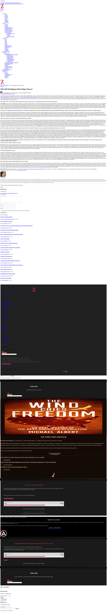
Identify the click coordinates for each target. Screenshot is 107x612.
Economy (6, 26)
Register (17, 608)
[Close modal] (0, 589)
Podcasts (6, 16)
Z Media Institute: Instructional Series (11, 54)
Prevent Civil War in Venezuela (6, 221)
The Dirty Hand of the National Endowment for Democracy (11, 265)
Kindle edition (60, 169)
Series (6, 18)
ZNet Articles (6, 85)
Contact (6, 77)
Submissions (7, 75)
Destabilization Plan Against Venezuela (7, 273)
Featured (6, 17)
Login (9, 604)
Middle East (7, 47)
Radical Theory (10, 55)
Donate (1, 8)
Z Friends (6, 73)
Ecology (6, 25)
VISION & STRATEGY (7, 69)
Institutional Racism (10, 59)
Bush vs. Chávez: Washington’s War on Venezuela (29, 96)
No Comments (23, 92)
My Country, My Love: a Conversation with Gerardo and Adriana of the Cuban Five (16, 225)
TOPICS (4, 23)
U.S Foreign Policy (10, 60)
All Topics (7, 37)
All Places (6, 50)
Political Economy (10, 56)
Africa (6, 39)
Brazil (6, 41)
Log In (2, 597)
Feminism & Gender (8, 27)
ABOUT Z (5, 71)
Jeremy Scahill (9, 219)
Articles (6, 14)
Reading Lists (7, 64)
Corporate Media (8, 29)
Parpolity (8, 34)
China (6, 43)
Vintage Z (6, 68)
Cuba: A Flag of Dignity (4, 238)
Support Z (6, 76)
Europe (6, 44)
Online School (7, 53)
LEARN (4, 52)
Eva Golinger (6, 92)
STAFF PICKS (5, 70)
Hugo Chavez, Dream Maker (5, 278)
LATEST (4, 13)
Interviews (7, 20)
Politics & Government (9, 30)
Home (1, 85)
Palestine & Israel (8, 45)
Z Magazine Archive (8, 66)
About (1, 334)
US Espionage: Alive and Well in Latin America (9, 230)
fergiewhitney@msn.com (21, 170)
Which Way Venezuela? (4, 251)
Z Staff (6, 72)
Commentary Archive (8, 67)
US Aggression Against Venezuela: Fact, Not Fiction (10, 247)
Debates (6, 19)
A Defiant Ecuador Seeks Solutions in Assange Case (10, 260)
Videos (6, 15)
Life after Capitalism (10, 36)
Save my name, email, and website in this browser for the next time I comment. (15, 210)
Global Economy (10, 58)
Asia (6, 40)
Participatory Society (10, 33)
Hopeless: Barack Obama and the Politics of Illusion (33, 169)
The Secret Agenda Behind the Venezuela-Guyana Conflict (11, 234)
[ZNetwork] (2, 7)
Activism (6, 24)
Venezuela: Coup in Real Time (6, 256)
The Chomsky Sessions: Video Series (11, 62)
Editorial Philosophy (8, 74)
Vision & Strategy (8, 32)
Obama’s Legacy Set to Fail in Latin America (8, 243)
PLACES (4, 38)
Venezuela (7, 49)
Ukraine (6, 48)
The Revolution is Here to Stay (6, 269)
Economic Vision (10, 57)
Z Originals (7, 22)
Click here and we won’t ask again (35, 512)
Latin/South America (8, 46)
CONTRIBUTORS (6, 51)
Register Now (8, 593)
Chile (6, 42)
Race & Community (8, 31)
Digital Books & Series (9, 63)
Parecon (8, 35)
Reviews (6, 21)
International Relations (9, 28)
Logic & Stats (9, 61)
